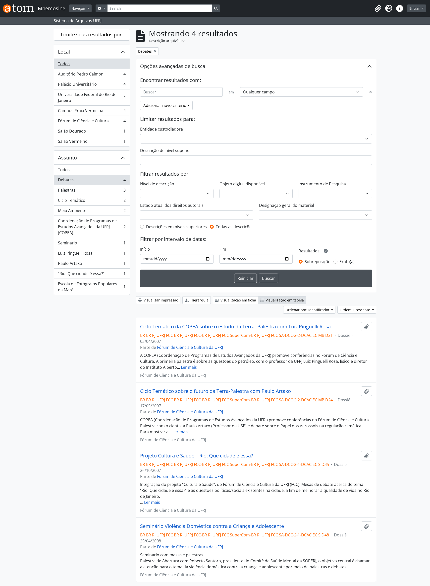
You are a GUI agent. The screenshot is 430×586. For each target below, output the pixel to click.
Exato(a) (347, 261)
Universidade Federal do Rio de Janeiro (92, 97)
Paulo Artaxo (92, 265)
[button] (377, 8)
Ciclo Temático (92, 202)
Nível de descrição (157, 184)
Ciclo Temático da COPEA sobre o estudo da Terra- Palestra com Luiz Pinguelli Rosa (235, 327)
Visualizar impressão (160, 300)
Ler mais (189, 367)
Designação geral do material (286, 205)
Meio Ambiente (92, 212)
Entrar (415, 8)
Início (145, 249)
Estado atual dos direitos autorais (172, 205)
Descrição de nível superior (165, 150)
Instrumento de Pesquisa (322, 184)
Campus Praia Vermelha (92, 112)
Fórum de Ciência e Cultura (92, 122)
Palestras (92, 191)
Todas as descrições (235, 226)
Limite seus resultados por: (92, 34)
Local (64, 51)
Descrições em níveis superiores (176, 226)
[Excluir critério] (370, 92)
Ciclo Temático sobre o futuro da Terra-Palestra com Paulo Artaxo (215, 391)
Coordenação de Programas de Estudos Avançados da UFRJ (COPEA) (92, 226)
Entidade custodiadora (161, 129)
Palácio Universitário (92, 85)
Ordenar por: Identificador (307, 309)
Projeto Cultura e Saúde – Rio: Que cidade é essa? (196, 456)
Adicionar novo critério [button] (164, 105)
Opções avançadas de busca (172, 66)
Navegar (78, 8)
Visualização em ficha (237, 300)
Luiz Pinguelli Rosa (92, 254)
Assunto (67, 157)
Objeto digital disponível (242, 184)
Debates (92, 181)
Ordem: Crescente (355, 309)
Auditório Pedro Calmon (92, 75)
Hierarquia (199, 300)
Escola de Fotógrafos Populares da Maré (92, 287)
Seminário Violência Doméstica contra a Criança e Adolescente (212, 526)
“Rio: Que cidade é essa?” (92, 275)
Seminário (92, 244)
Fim (222, 249)
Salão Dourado (92, 132)
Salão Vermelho (92, 142)
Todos (64, 64)
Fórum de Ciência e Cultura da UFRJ (190, 347)
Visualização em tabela (284, 300)
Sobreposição (317, 261)
